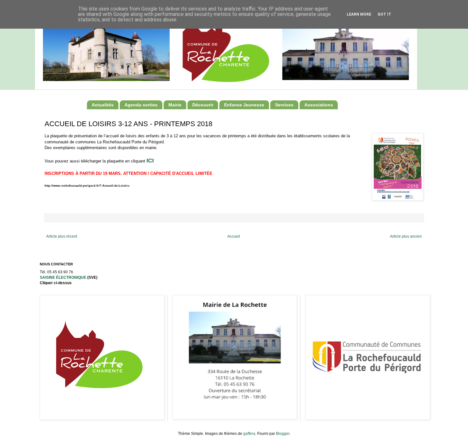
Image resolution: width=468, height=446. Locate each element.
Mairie (174, 104)
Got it (384, 14)
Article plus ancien (406, 236)
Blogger (282, 433)
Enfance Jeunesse (244, 104)
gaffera (249, 433)
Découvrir (202, 104)
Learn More (359, 14)
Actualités (103, 104)
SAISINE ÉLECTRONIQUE (63, 277)
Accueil (233, 236)
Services (284, 104)
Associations (318, 104)
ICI (150, 160)
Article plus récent (61, 236)
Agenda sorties (141, 104)
